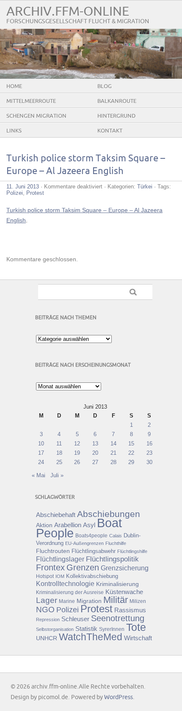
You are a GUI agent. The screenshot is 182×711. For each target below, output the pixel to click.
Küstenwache (124, 591)
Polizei (14, 193)
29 (131, 462)
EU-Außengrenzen (84, 543)
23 (149, 453)
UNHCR (46, 638)
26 (77, 462)
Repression (48, 619)
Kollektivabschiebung (92, 576)
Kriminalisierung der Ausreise (70, 592)
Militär (115, 600)
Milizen (138, 601)
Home (14, 86)
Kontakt (109, 131)
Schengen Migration (36, 116)
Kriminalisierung (117, 584)
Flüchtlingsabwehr (94, 551)
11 (59, 443)
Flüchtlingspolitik (112, 559)
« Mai (38, 475)
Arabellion (67, 525)
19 (77, 453)
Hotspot (45, 576)
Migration (89, 601)
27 (95, 462)
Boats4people (91, 536)
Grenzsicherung (125, 568)
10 (41, 443)
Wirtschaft (138, 638)
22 (131, 453)
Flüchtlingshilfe (132, 551)
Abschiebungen (108, 514)
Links (14, 131)
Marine (67, 601)
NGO (45, 609)
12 (77, 443)
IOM (59, 576)
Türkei (144, 186)
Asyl (89, 524)
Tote (136, 627)
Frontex (50, 567)
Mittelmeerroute (31, 101)
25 (59, 462)
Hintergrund (116, 116)
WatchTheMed (90, 636)
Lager (46, 600)
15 (131, 443)
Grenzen (82, 567)
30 (149, 462)
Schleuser (75, 618)
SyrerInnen (111, 629)
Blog (104, 86)
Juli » (56, 475)
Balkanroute (116, 101)
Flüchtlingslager (60, 559)
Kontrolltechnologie (65, 583)
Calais (115, 535)
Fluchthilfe (115, 543)
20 (95, 453)
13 (95, 443)
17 (41, 453)
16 (149, 443)
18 (59, 453)
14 (113, 443)
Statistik (86, 628)
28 (113, 462)
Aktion (44, 525)
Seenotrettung (117, 618)
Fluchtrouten (53, 551)
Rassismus (130, 610)
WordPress (118, 697)
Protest (35, 193)
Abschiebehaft (55, 515)
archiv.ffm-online (67, 11)
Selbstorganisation (55, 629)
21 (113, 453)
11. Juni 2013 (22, 186)
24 (41, 462)
